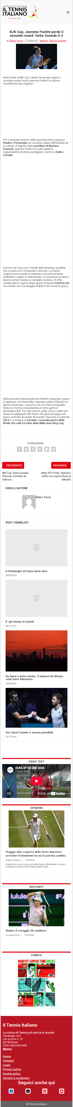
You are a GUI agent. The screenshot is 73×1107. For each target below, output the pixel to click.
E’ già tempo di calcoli (20, 621)
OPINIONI (36, 808)
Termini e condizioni (16, 1078)
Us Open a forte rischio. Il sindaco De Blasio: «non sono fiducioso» (35, 678)
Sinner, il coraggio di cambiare (26, 930)
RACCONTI (36, 886)
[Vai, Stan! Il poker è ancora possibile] (37, 708)
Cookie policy (12, 1074)
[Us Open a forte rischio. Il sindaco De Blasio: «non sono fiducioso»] (37, 650)
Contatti (8, 1060)
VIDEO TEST (36, 761)
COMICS (36, 955)
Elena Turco (16, 40)
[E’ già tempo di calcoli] (37, 598)
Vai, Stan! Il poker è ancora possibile (29, 732)
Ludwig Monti (14, 935)
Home (7, 1056)
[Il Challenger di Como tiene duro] (37, 547)
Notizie (44, 40)
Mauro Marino (14, 860)
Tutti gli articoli (57, 40)
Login (6, 1065)
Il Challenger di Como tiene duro (27, 571)
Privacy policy (12, 1069)
